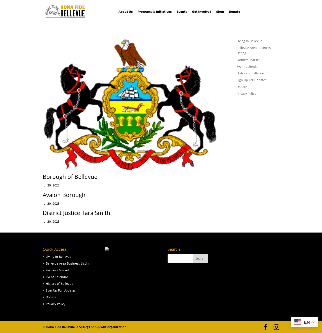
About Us (126, 12)
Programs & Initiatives (155, 12)
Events (182, 12)
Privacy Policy (246, 93)
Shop (220, 12)
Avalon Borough (64, 195)
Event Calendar (248, 66)
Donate (234, 12)
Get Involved (201, 12)
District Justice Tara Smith (76, 213)
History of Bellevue (250, 73)
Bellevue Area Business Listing (68, 263)
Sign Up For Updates (252, 80)
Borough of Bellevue (70, 177)
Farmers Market (248, 60)
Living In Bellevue (249, 41)
